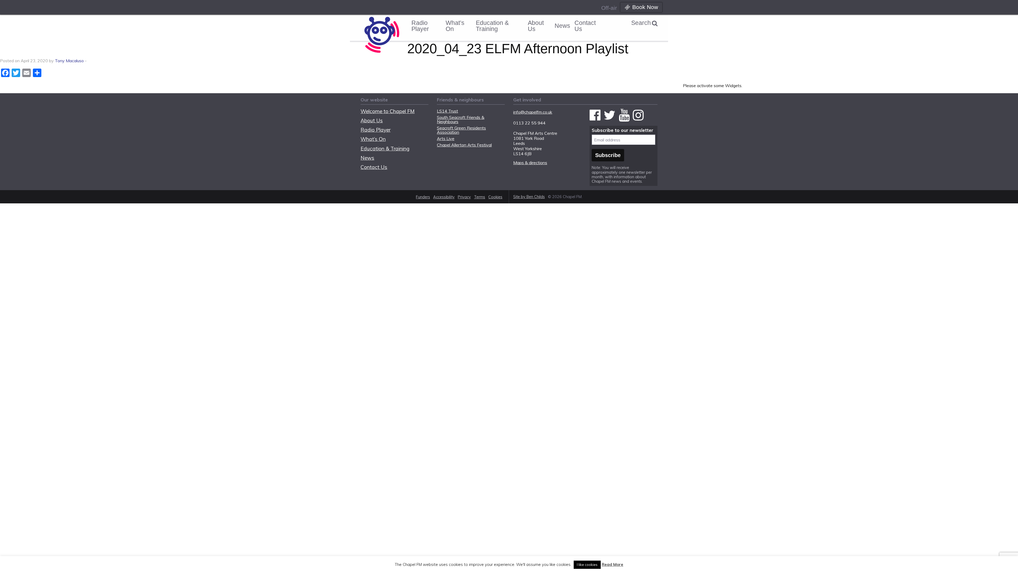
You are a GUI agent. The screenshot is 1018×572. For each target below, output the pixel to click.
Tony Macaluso (69, 60)
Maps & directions (530, 162)
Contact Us (585, 25)
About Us (536, 25)
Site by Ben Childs (529, 196)
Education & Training (492, 25)
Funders (423, 197)
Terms (479, 197)
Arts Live (445, 138)
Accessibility (444, 197)
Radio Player (420, 25)
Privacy (464, 197)
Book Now (645, 7)
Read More (612, 564)
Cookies (495, 197)
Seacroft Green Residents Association (461, 130)
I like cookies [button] (587, 564)
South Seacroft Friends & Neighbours (460, 119)
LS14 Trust (447, 111)
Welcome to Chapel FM (388, 111)
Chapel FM (384, 7)
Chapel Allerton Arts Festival (464, 145)
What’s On (455, 25)
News (562, 25)
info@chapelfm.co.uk (532, 112)
